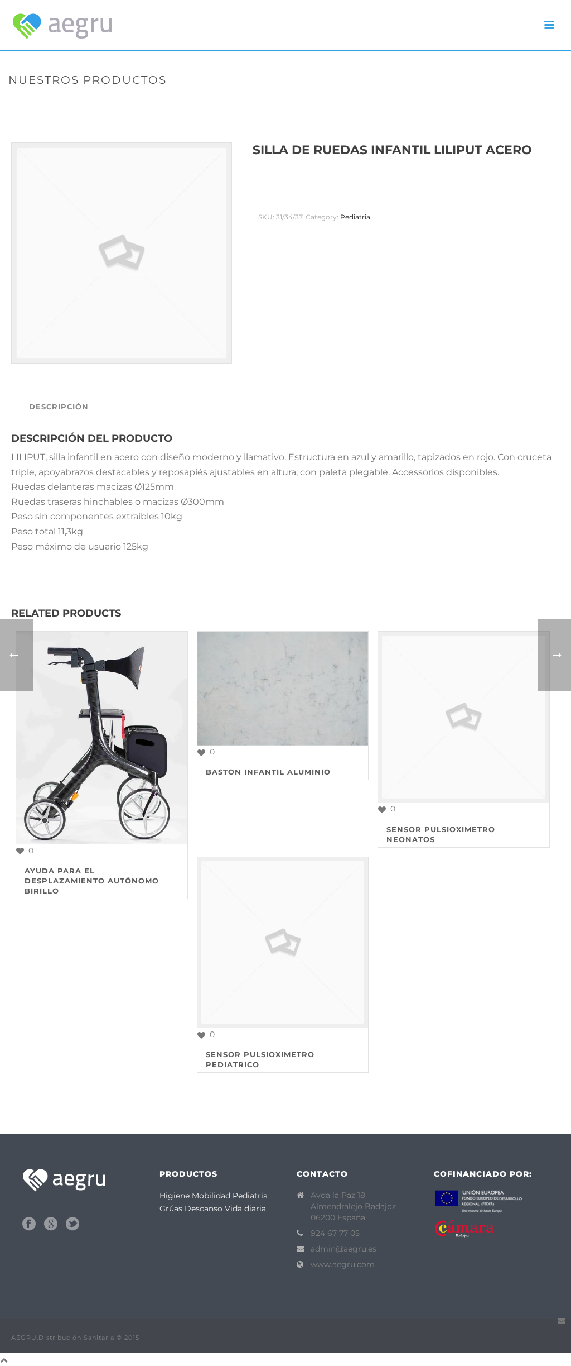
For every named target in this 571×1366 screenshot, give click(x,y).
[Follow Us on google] (50, 1224)
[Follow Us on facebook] (29, 1224)
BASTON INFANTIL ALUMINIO (268, 771)
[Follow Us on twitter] (72, 1224)
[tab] (59, 407)
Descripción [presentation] (59, 406)
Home (343, 103)
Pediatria (379, 103)
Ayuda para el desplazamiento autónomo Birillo (92, 880)
